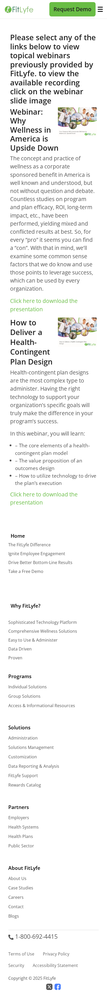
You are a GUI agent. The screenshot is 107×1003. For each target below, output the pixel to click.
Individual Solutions (27, 687)
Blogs (13, 916)
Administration (23, 738)
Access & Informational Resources (41, 705)
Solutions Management (31, 747)
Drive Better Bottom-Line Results (40, 562)
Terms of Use (21, 954)
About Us (17, 878)
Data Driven (20, 649)
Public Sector (21, 846)
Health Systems (23, 827)
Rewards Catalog (24, 785)
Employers (18, 817)
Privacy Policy (56, 954)
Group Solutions (24, 696)
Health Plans (20, 836)
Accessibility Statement (55, 965)
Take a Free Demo (25, 571)
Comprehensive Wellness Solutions (42, 631)
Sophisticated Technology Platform (42, 622)
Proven (15, 658)
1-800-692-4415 (36, 936)
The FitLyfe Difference (29, 545)
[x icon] (49, 986)
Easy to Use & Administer (33, 640)
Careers (16, 897)
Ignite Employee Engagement (36, 553)
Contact (16, 907)
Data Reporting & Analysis (33, 766)
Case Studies (20, 888)
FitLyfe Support (23, 775)
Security (16, 965)
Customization (22, 757)
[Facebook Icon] (58, 986)
